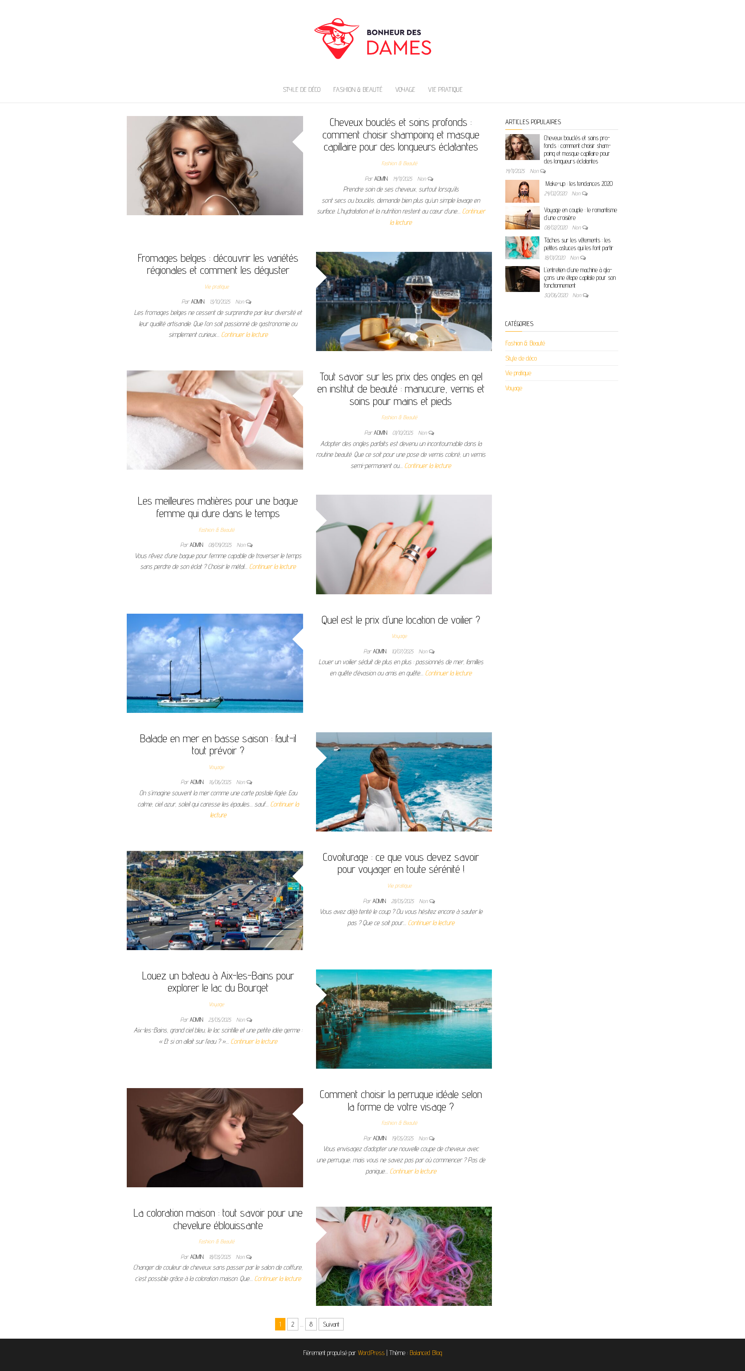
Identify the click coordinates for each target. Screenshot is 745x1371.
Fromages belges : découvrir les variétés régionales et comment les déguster (218, 264)
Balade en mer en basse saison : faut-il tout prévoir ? (218, 744)
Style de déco (301, 89)
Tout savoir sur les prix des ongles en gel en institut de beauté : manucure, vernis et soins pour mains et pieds (401, 389)
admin (381, 178)
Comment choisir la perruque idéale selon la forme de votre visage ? (401, 1100)
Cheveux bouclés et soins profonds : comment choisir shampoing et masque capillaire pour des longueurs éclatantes (400, 134)
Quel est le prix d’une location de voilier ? (401, 619)
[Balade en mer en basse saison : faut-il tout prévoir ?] (404, 781)
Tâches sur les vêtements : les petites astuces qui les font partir (579, 243)
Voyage (405, 89)
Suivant (331, 1324)
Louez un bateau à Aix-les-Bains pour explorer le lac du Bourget (218, 982)
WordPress (371, 1353)
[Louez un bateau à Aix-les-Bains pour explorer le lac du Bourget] (404, 1018)
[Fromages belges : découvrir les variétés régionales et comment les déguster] (404, 301)
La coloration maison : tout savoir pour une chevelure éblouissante (218, 1219)
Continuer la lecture (244, 334)
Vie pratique (445, 89)
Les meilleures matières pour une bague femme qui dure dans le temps (218, 507)
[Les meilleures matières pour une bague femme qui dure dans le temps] (404, 544)
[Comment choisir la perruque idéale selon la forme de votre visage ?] (215, 1137)
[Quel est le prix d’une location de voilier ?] (215, 663)
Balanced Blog (426, 1353)
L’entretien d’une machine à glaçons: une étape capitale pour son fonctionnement (580, 277)
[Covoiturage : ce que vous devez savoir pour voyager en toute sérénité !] (215, 900)
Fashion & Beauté (357, 89)
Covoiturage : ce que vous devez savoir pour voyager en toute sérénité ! (401, 863)
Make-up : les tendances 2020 (578, 183)
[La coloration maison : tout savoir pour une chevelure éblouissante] (404, 1256)
